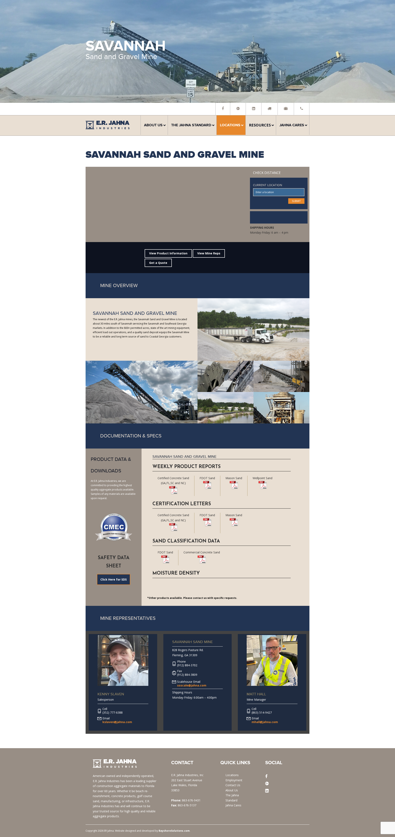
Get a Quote (158, 263)
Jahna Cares (233, 805)
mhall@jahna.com (265, 722)
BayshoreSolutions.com (174, 830)
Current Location (267, 185)
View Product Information (168, 253)
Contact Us (232, 785)
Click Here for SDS (113, 579)
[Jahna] (108, 128)
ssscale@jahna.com (191, 685)
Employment (233, 780)
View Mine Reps (208, 253)
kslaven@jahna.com (117, 722)
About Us (231, 790)
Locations (232, 775)
